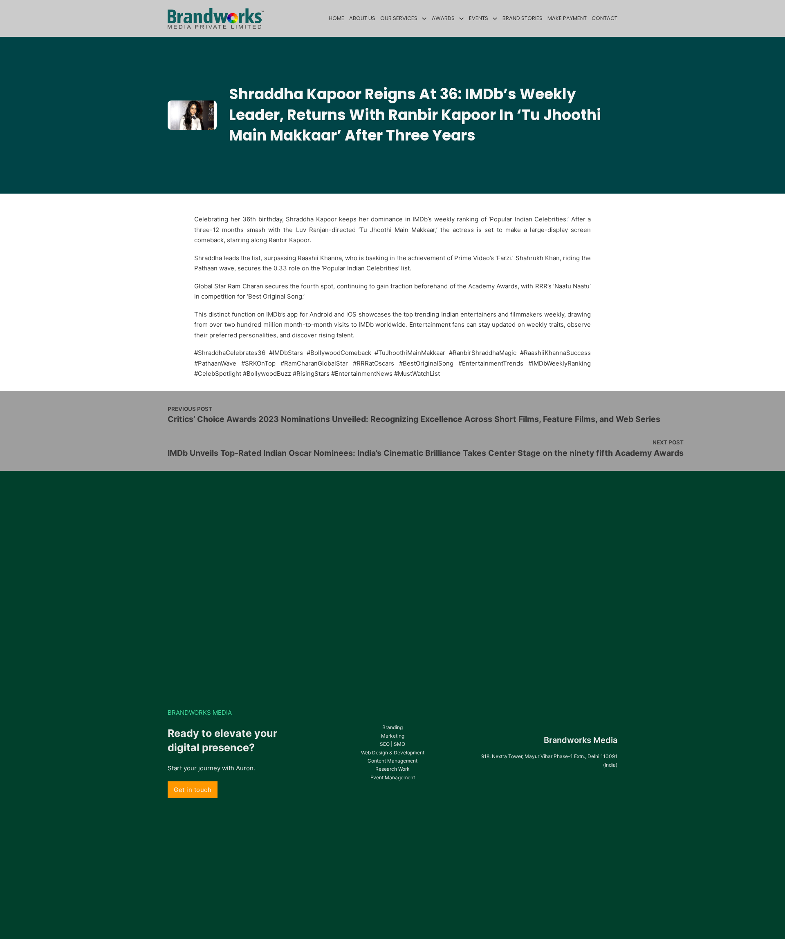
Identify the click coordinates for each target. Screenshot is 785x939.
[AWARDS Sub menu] (461, 18)
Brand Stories (522, 18)
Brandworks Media (580, 740)
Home (336, 18)
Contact (604, 18)
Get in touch (192, 790)
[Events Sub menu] (495, 18)
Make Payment (567, 18)
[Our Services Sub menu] (424, 18)
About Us (362, 18)
